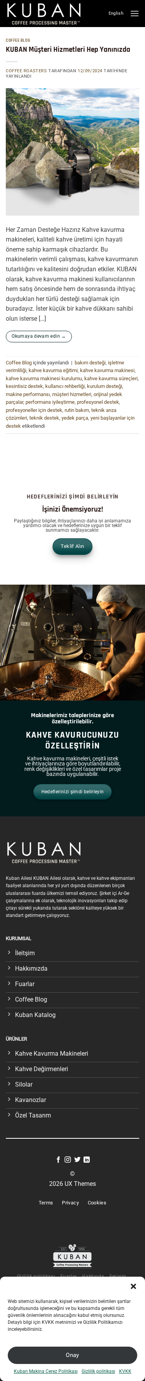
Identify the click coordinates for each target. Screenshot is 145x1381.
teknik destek (44, 418)
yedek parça (74, 418)
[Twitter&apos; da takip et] (77, 1160)
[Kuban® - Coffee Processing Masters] (46, 13)
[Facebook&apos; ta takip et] (58, 1160)
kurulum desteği (104, 386)
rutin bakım (77, 410)
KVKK (125, 1371)
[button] (133, 1286)
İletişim (117, 1276)
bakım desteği (90, 363)
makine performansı (28, 394)
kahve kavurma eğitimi (53, 370)
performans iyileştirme (50, 402)
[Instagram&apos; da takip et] (68, 1160)
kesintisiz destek (24, 386)
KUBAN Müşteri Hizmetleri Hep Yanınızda (68, 49)
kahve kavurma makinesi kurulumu (44, 378)
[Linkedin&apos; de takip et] (87, 1160)
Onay (72, 1355)
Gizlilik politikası (98, 1371)
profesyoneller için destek (34, 410)
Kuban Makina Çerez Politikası (46, 1371)
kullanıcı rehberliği (65, 386)
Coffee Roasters (26, 70)
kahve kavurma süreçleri (111, 378)
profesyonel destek (98, 402)
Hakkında (93, 1276)
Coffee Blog (18, 40)
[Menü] (134, 13)
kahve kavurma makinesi (107, 370)
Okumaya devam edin (39, 336)
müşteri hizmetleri (71, 394)
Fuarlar (68, 1276)
